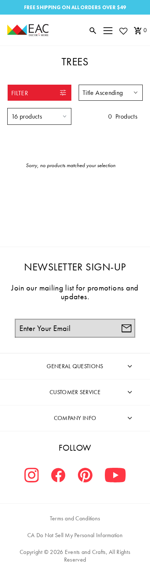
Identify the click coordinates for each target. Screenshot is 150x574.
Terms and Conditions (75, 518)
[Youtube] (115, 476)
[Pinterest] (85, 476)
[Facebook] (58, 476)
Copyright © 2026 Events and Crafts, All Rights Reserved (75, 555)
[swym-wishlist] (123, 30)
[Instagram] (31, 476)
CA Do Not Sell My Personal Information (75, 535)
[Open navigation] (107, 30)
